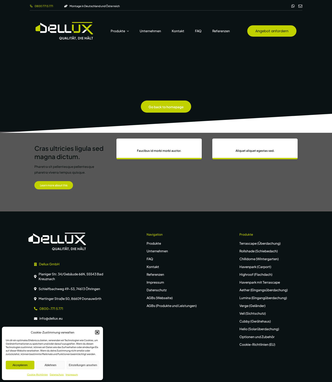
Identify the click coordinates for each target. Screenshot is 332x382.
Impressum (72, 374)
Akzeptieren (19, 365)
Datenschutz (57, 374)
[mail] (300, 6)
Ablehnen (50, 365)
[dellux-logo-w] (57, 234)
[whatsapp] (293, 6)
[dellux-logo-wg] (64, 23)
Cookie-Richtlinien (37, 374)
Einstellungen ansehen (83, 365)
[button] (97, 332)
